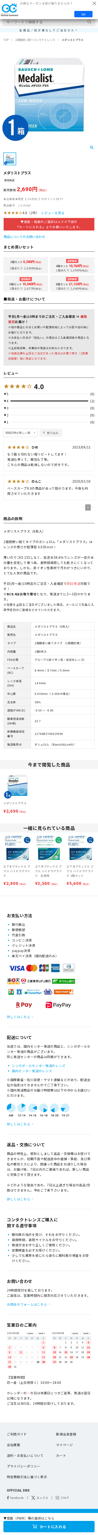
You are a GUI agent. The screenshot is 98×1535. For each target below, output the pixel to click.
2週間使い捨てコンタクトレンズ (35, 40)
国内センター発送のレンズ (32, 1071)
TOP (6, 40)
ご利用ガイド (17, 1434)
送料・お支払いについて (25, 1455)
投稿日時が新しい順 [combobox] (17, 432)
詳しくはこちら (18, 1016)
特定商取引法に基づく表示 (27, 1477)
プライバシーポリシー (23, 1466)
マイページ (64, 1444)
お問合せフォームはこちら (27, 1304)
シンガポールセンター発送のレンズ (38, 1065)
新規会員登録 (66, 1434)
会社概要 (13, 1444)
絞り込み (52, 433)
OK (83, 14)
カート (61, 1455)
